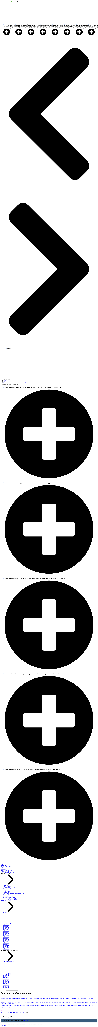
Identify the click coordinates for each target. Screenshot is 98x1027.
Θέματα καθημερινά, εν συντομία (10, 899)
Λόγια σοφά (6, 894)
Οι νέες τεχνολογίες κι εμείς (9, 898)
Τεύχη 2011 (6, 941)
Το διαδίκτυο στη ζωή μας (9, 897)
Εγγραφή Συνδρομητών (6, 870)
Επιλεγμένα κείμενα (5, 867)
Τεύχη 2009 (6, 944)
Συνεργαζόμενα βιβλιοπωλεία (7, 871)
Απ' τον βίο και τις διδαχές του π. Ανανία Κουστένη (12, 1012)
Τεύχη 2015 (6, 937)
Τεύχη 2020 (6, 931)
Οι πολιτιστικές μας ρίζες (9, 887)
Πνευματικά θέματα (7, 891)
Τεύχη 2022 (6, 928)
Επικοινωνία (3, 865)
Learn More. (3, 1025)
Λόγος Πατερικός (7, 888)
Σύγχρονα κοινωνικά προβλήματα (11, 896)
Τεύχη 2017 (6, 934)
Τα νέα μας (3, 869)
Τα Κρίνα (5, 912)
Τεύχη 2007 (6, 946)
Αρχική (2, 864)
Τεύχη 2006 (6, 947)
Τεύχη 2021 (6, 929)
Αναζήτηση (3, 989)
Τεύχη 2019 (6, 932)
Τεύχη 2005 (6, 949)
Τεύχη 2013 (6, 939)
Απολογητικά (6, 892)
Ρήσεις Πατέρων (7, 890)
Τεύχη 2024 (6, 926)
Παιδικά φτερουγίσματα (8, 961)
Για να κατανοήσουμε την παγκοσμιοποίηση (13, 893)
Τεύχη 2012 (6, 940)
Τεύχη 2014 (6, 938)
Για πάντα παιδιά (7, 886)
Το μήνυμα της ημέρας (6, 866)
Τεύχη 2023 (6, 927)
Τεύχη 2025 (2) (9, 974)
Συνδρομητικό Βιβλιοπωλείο (7, 872)
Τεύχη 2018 (6, 933)
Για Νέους (5, 885)
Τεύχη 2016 (6, 935)
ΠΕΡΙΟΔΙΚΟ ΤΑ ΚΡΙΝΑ (6, 900)
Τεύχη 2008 (6, 945)
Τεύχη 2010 (6, 943)
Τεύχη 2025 (8, 923)
